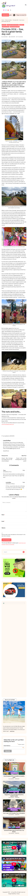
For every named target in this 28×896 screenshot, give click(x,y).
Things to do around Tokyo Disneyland (12, 15)
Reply (24, 470)
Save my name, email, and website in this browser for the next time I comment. (13, 535)
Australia (4, 24)
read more (12, 731)
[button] (6, 451)
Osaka (13, 827)
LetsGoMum (7, 440)
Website (3, 527)
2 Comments (20, 36)
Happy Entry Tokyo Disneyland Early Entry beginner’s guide (14, 795)
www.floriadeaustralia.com (8, 424)
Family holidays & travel (14, 791)
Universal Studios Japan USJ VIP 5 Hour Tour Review (14, 831)
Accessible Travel (10, 771)
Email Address (13, 745)
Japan (9, 827)
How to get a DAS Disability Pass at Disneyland (14, 813)
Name (3, 514)
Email (3, 521)
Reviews (18, 827)
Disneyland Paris (14, 772)
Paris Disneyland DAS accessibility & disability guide (14, 777)
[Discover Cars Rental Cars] (14, 590)
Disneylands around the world (14, 789)
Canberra (22, 24)
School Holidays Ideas (14, 26)
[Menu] (25, 4)
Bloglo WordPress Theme (14, 893)
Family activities (5, 26)
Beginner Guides (18, 771)
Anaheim (18, 808)
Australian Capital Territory (12, 24)
